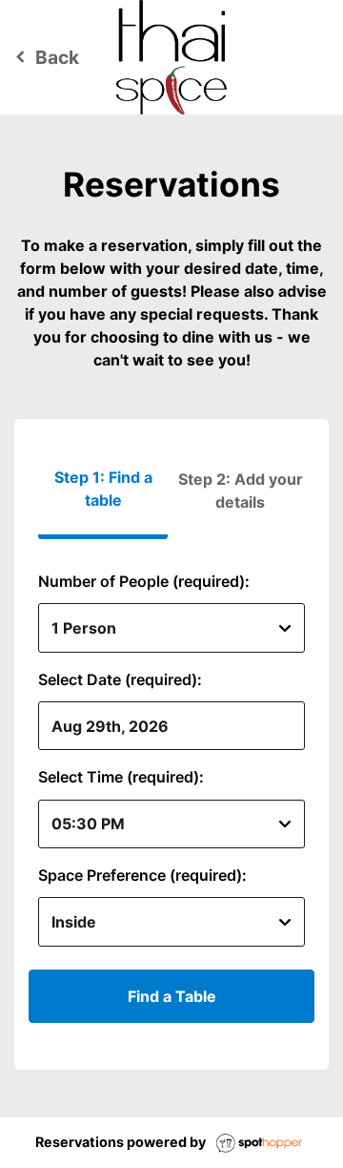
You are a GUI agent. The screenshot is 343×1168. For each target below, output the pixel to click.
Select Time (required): (121, 776)
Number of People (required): (144, 581)
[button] (240, 491)
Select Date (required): (120, 679)
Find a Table (172, 996)
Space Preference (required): (142, 875)
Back (44, 57)
